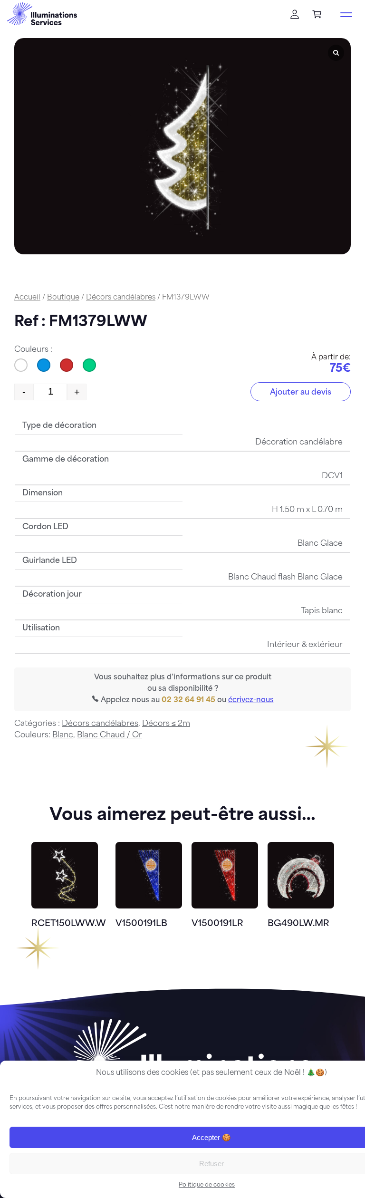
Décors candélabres (120, 297)
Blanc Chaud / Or (109, 735)
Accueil (27, 297)
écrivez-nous (251, 700)
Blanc (62, 735)
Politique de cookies (207, 1185)
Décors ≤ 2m (166, 724)
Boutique (63, 297)
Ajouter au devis (300, 392)
